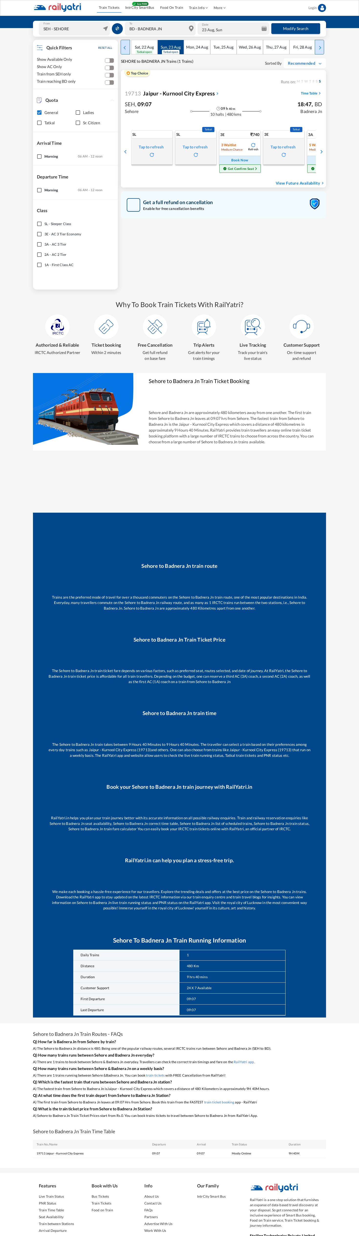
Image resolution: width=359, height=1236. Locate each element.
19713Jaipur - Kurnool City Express (60, 1153)
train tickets (155, 1075)
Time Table (309, 93)
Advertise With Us (158, 1224)
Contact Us (152, 1203)
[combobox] (75, 28)
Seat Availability (51, 1217)
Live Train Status (51, 1196)
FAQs (148, 1210)
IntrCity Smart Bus (211, 1196)
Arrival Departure (53, 1230)
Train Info (197, 8)
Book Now (239, 160)
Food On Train (171, 7)
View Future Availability (298, 183)
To (130, 23)
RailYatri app (244, 1062)
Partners (151, 1217)
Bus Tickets (100, 1196)
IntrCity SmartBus (139, 7)
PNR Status (47, 1203)
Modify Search (296, 28)
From (46, 23)
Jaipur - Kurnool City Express (170, 93)
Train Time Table (51, 1210)
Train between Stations (56, 1224)
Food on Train (102, 1210)
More (218, 8)
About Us (151, 1196)
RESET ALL (105, 48)
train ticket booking (219, 1102)
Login (312, 8)
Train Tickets (109, 7)
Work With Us (155, 1230)
